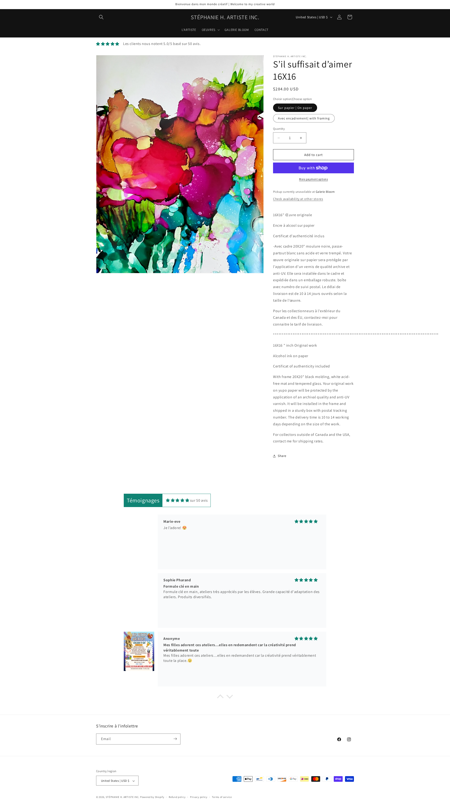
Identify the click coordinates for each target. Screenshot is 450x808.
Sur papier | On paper (295, 108)
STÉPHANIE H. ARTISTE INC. (123, 797)
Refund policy (177, 797)
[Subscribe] (175, 738)
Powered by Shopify (152, 797)
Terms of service (222, 797)
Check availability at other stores (298, 199)
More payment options (313, 179)
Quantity (279, 129)
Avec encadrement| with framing (304, 118)
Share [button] (282, 456)
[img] (177, 500)
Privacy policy (198, 797)
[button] (101, 17)
